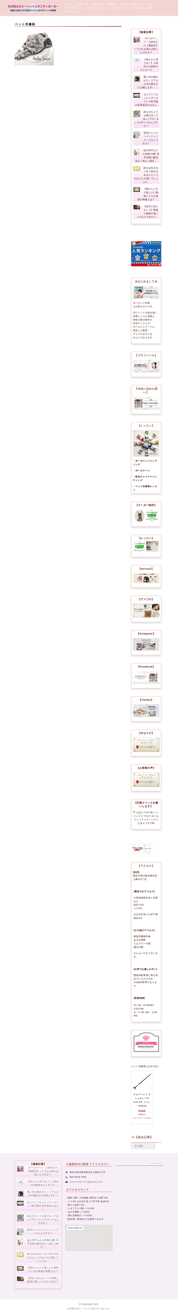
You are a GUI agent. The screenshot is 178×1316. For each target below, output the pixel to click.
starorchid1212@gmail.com (86, 1181)
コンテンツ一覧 (94, 8)
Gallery (112, 4)
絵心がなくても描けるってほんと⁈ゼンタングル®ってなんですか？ (146, 119)
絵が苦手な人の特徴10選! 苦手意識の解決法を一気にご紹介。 (43, 1243)
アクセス (150, 4)
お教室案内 (98, 4)
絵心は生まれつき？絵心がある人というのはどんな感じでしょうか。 (146, 175)
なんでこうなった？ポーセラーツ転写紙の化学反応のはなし (43, 1206)
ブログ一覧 (82, 4)
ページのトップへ (155, 1163)
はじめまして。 (73, 11)
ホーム (68, 4)
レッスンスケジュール (118, 8)
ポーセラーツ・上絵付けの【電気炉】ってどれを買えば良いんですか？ (146, 45)
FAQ (150, 8)
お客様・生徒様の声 (131, 4)
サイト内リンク (73, 8)
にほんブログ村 (146, 823)
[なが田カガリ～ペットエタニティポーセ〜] (33, 7)
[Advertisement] (89, 1265)
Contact (139, 8)
